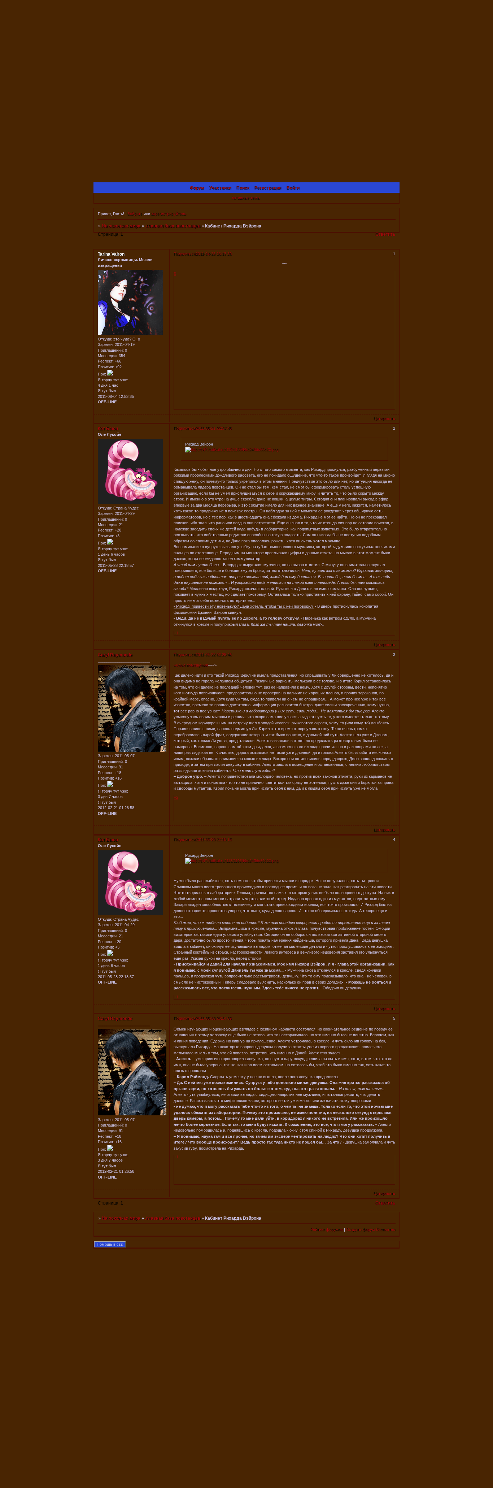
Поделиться (185, 254)
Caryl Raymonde (115, 655)
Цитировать (384, 418)
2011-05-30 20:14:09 (214, 1018)
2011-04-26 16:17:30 (214, 254)
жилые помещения (191, 665)
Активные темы (246, 198)
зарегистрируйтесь (168, 214)
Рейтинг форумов (326, 1229)
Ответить (385, 234)
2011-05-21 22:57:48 (214, 428)
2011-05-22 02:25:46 (214, 654)
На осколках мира (121, 226)
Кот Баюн (108, 428)
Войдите (135, 214)
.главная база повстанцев (172, 226)
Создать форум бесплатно (370, 1229)
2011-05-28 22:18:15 (214, 839)
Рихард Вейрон (199, 444)
